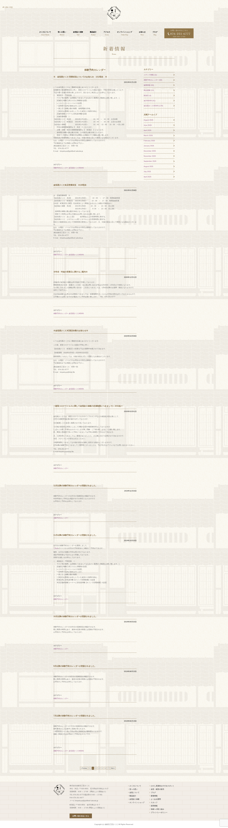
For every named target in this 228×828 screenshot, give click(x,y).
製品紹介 (132, 796)
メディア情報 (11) (150, 75)
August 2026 (148, 120)
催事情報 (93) (149, 85)
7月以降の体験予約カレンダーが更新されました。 (74, 716)
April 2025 (147, 177)
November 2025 (150, 156)
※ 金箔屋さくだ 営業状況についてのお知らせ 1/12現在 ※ (80, 77)
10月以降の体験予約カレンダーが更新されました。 (75, 616)
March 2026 (148, 135)
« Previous (84, 768)
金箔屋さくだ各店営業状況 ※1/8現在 (69, 185)
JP (3, 7)
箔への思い (133, 789)
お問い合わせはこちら (80, 816)
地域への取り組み (157, 809)
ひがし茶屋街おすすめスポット (162, 786)
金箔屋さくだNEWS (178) (153, 106)
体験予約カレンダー (60, 168)
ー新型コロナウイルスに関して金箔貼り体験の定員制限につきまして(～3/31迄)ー (88, 406)
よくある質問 (156, 799)
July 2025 (147, 171)
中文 (11, 7)
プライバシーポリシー (159, 812)
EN (7, 7)
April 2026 (147, 130)
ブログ (153, 792)
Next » (113, 768)
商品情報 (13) (149, 90)
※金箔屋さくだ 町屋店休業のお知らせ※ (70, 331)
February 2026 (149, 141)
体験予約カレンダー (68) (153, 80)
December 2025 (150, 151)
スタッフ (154, 802)
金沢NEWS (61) (149, 101)
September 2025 (150, 161)
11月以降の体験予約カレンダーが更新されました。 (75, 535)
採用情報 (154, 806)
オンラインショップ (136, 802)
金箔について (134, 792)
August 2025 (148, 166)
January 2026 (149, 146)
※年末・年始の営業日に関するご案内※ (70, 272)
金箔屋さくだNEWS (76, 168)
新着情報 (154, 796)
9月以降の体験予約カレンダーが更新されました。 (74, 666)
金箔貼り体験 (134, 799)
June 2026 (148, 125)
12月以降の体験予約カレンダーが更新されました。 (75, 486)
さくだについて (135, 786)
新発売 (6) (147, 95)
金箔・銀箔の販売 (157, 789)
